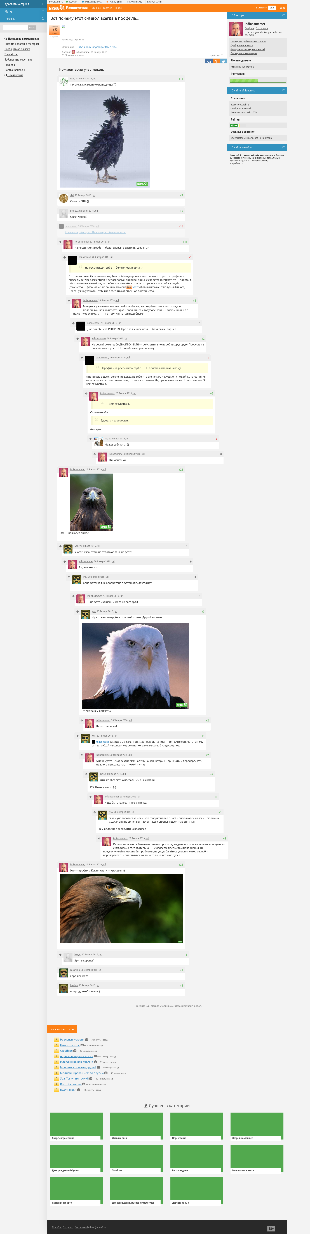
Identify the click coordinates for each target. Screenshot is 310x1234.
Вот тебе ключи (71, 1084)
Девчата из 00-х (180, 1202)
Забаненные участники (18, 59)
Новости (73, 2)
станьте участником (162, 1005)
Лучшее (96, 8)
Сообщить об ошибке (17, 49)
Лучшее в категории (168, 1105)
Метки (9, 11)
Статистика (262, 28)
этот (135, 287)
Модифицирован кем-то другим (82, 1072)
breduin (74, 985)
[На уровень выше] (60, 241)
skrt (72, 195)
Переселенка (179, 1138)
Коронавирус (56, 2)
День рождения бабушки (65, 1170)
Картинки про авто (62, 1202)
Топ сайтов (11, 54)
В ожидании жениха (243, 1170)
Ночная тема (15, 75)
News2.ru (57, 1227)
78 (128, 287)
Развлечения (115, 2)
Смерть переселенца (63, 1138)
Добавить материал (17, 4)
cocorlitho (75, 969)
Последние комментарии (244, 53)
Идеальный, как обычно (76, 1061)
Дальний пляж (120, 1138)
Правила (9, 64)
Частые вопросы (14, 70)
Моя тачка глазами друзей (78, 1067)
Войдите (140, 1005)
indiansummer (83, 52)
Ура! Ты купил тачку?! (74, 1078)
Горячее (107, 8)
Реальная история (72, 1039)
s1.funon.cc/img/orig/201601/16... (98, 46)
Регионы (10, 18)
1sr (106, 438)
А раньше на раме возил (76, 1056)
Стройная (66, 1050)
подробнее (235, 163)
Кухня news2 (135, 2)
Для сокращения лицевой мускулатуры (133, 1202)
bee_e (73, 210)
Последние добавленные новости (248, 41)
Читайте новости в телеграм (21, 44)
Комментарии (154, 2)
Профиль (249, 28)
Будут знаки (68, 1089)
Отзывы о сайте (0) (243, 131)
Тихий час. (117, 1170)
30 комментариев (74, 55)
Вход (282, 7)
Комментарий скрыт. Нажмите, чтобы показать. (95, 232)
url (94, 78)
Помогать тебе (70, 1045)
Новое (118, 8)
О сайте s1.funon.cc (243, 90)
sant (72, 78)
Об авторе (238, 15)
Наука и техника (93, 2)
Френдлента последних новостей (248, 49)
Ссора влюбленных (242, 1138)
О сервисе (68, 1227)
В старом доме (180, 1170)
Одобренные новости (242, 45)
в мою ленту (261, 7)
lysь (76, 546)
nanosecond (71, 226)
